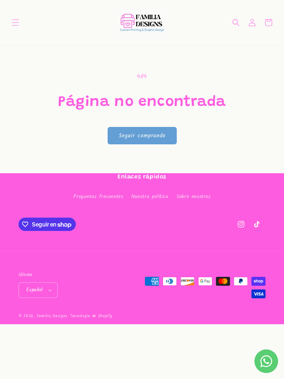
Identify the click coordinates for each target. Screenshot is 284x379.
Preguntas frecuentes (98, 196)
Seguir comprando (142, 135)
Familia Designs (52, 316)
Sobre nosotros (193, 196)
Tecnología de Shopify (91, 316)
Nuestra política (150, 196)
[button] (15, 22)
